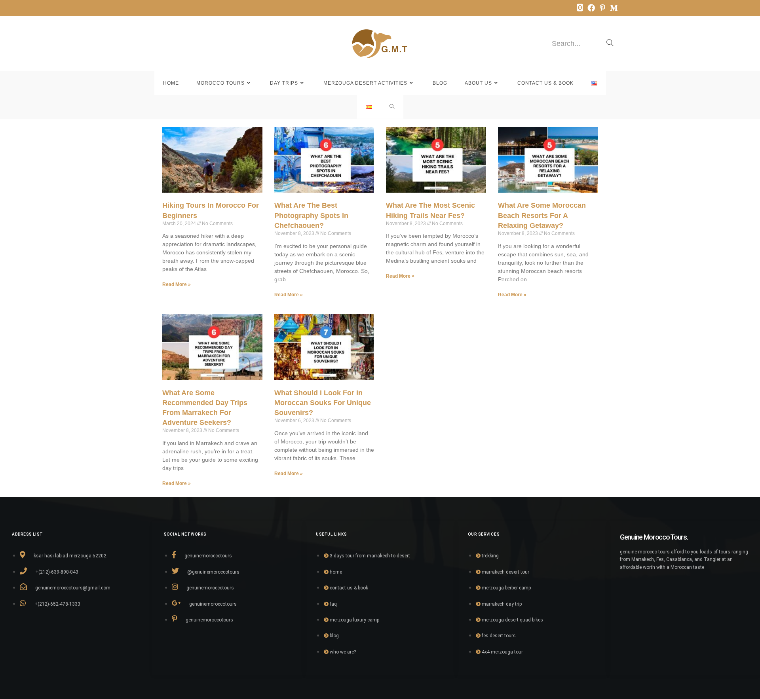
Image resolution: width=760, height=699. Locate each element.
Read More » (176, 284)
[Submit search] (610, 43)
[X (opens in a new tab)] (580, 8)
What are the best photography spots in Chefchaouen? (311, 215)
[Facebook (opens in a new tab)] (591, 8)
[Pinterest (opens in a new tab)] (602, 8)
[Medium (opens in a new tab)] (613, 8)
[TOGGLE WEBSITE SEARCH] (392, 107)
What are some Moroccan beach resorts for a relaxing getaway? (542, 215)
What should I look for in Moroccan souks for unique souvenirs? (322, 403)
